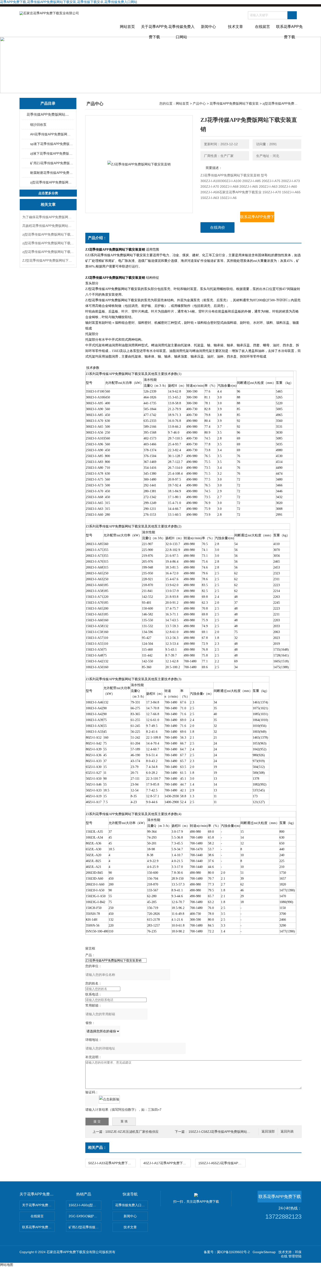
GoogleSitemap (264, 1252)
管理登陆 (294, 1256)
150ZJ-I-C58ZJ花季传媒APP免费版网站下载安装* (224, 1131)
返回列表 (287, 1131)
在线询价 (217, 227)
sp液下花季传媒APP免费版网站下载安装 (52, 144)
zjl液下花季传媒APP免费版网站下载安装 (52, 153)
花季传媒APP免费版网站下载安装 (48, 114)
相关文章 (48, 204)
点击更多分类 (48, 193)
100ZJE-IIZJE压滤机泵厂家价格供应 (132, 1131)
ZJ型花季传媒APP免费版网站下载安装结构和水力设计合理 (48, 260)
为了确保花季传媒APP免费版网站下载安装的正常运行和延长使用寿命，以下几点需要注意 (48, 217)
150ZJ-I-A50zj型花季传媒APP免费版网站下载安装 (85, 1205)
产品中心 (199, 103)
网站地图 (6, 1265)
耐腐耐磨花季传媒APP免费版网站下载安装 (52, 173)
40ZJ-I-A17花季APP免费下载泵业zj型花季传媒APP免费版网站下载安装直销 (166, 1163)
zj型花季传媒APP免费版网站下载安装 (52, 182)
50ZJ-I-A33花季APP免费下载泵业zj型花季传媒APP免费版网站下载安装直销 (111, 1163)
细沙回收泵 (38, 124)
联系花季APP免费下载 (289, 31)
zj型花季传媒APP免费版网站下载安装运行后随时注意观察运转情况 (48, 243)
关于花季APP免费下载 (154, 31)
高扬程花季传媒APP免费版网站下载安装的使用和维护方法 (48, 226)
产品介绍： (97, 238)
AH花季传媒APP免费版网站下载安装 (52, 134)
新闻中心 (208, 27)
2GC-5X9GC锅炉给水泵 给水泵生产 (85, 1216)
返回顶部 (268, 1131)
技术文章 (235, 27)
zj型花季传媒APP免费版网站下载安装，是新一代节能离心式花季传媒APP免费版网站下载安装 (48, 252)
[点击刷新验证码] (109, 1099)
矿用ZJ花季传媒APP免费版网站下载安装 (52, 163)
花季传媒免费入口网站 (181, 31)
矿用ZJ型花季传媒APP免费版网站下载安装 (85, 1227)
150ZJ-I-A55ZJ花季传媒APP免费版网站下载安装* (221, 1163)
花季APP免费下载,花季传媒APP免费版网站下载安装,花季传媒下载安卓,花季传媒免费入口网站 (68, 2)
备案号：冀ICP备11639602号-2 (227, 1252)
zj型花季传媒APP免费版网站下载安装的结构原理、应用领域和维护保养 (48, 234)
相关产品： (97, 1147)
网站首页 (127, 27)
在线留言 (262, 27)
